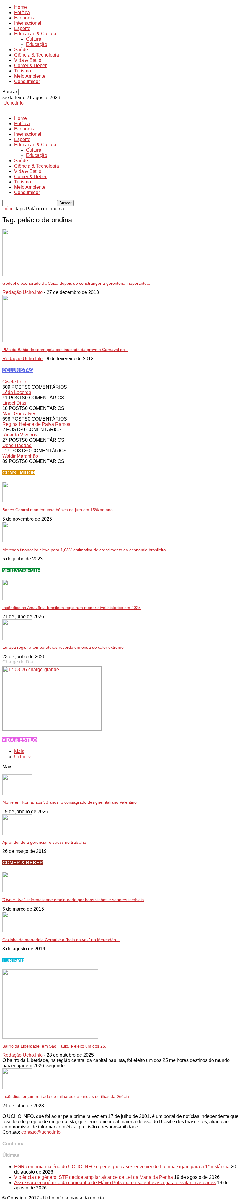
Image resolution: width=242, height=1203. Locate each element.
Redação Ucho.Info (22, 292)
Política (22, 12)
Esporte (22, 28)
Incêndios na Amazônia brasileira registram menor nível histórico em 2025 (71, 607)
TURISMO (13, 960)
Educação (36, 44)
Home (20, 7)
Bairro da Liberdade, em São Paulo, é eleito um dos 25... (55, 1046)
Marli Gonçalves (19, 413)
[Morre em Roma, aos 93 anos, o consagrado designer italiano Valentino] (17, 793)
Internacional (27, 23)
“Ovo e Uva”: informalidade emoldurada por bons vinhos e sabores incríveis (73, 899)
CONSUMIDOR (18, 472)
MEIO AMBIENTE (21, 570)
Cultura (33, 39)
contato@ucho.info (40, 1132)
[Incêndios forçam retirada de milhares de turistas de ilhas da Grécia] (17, 1087)
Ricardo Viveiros (19, 434)
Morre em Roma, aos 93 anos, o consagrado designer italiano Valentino (69, 802)
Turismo (22, 70)
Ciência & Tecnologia (36, 54)
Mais (19, 751)
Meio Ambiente (29, 76)
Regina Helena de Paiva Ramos (36, 424)
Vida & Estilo (27, 60)
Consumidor (27, 81)
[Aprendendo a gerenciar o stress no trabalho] (17, 833)
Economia (24, 17)
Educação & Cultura (35, 33)
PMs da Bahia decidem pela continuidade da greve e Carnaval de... (65, 349)
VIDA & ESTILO (19, 739)
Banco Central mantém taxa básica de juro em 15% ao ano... (59, 509)
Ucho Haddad (17, 445)
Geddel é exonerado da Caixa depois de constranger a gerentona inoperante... (76, 283)
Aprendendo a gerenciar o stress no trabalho (44, 842)
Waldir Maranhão (20, 456)
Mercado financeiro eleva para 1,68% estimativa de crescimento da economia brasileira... (85, 549)
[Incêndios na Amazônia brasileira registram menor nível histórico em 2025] (17, 598)
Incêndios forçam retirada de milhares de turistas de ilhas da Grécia (65, 1096)
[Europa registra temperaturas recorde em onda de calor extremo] (17, 638)
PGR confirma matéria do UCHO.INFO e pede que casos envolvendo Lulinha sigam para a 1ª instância (122, 1166)
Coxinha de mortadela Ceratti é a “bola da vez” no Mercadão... (61, 939)
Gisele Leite (14, 381)
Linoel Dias (14, 403)
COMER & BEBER (22, 862)
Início (8, 208)
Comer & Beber (30, 65)
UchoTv (22, 756)
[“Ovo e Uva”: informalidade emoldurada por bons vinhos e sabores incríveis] (17, 890)
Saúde (21, 49)
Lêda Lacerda (16, 392)
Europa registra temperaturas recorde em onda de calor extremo (63, 647)
